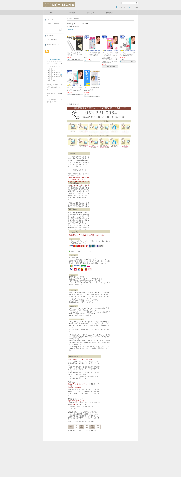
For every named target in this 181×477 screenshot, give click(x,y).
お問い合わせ (90, 13)
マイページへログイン (123, 7)
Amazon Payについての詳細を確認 (80, 315)
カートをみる (135, 7)
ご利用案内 (71, 13)
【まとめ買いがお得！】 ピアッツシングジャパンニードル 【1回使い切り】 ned (75, 54)
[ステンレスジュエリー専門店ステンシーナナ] (59, 7)
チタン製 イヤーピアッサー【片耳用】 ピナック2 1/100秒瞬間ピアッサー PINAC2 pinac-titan (127, 54)
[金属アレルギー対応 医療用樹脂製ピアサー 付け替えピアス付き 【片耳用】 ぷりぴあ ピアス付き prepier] (92, 50)
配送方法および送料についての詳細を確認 (82, 430)
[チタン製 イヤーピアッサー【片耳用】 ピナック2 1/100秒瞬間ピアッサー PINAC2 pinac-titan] (128, 50)
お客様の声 (109, 13)
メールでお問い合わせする (77, 170)
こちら (83, 406)
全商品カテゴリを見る (53, 44)
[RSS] (47, 52)
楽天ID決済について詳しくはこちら (81, 302)
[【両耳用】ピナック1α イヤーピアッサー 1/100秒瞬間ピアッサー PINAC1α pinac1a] (92, 85)
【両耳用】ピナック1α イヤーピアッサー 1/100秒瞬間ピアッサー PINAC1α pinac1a (92, 89)
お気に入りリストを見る (54, 23)
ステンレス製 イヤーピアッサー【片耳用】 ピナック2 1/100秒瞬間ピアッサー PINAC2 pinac (74, 89)
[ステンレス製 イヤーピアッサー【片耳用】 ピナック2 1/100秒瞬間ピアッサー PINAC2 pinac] (75, 85)
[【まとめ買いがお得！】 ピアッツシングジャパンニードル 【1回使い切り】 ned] (75, 50)
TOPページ (52, 13)
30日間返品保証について (81, 212)
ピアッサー (54, 39)
